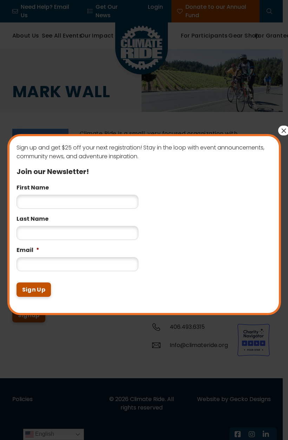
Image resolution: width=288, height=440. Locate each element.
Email (28, 245)
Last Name (32, 214)
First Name (33, 183)
